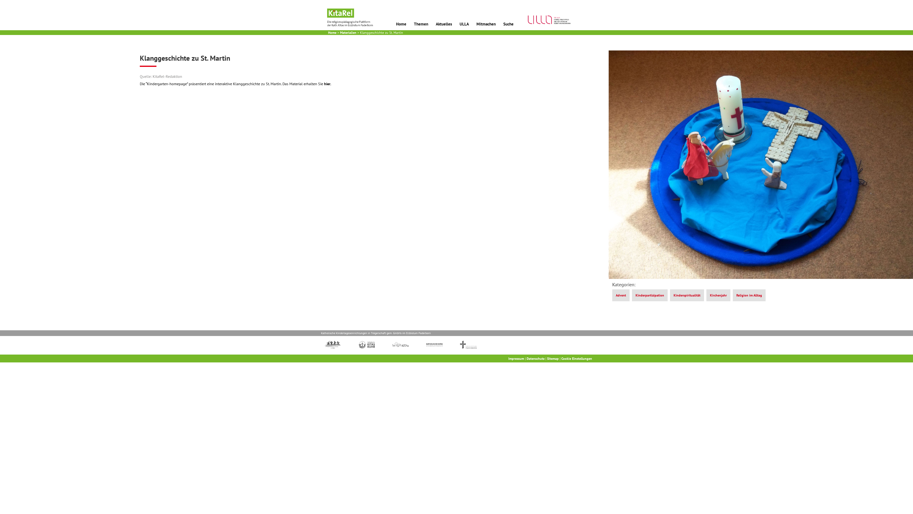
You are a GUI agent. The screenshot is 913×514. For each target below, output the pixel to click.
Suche (508, 24)
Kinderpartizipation (650, 295)
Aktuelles (444, 24)
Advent (621, 295)
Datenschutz (535, 358)
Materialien (348, 32)
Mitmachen (486, 24)
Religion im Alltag (749, 295)
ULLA (464, 24)
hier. (327, 83)
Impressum (516, 358)
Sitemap (553, 358)
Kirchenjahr (718, 295)
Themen (421, 24)
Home (401, 24)
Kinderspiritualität (687, 295)
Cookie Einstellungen (576, 358)
